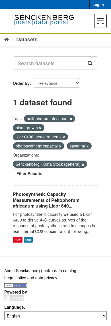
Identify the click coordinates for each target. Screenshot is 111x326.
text (28, 239)
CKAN (14, 298)
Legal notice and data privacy (30, 277)
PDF (17, 239)
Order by (21, 83)
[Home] (6, 39)
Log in (98, 4)
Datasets (27, 39)
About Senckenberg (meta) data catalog (40, 270)
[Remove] (71, 118)
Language (14, 307)
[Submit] (90, 62)
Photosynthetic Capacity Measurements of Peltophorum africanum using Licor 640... (46, 200)
